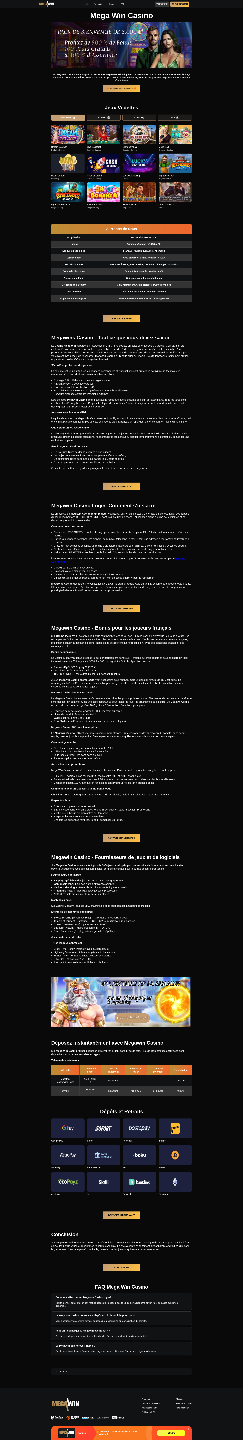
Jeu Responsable (149, 1408)
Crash (137, 117)
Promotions (99, 4)
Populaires (66, 117)
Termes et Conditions (151, 1403)
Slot (173, 117)
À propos (146, 1399)
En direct (101, 117)
